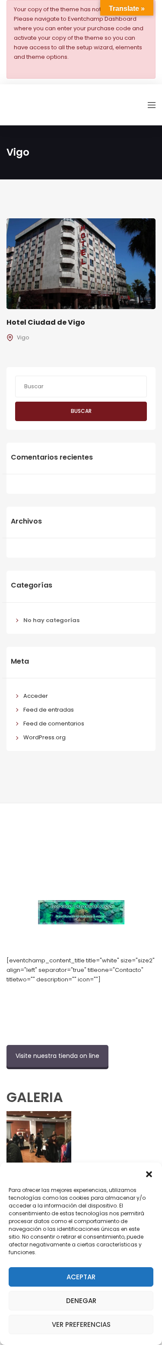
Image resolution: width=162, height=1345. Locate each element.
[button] (149, 1173)
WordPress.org (44, 737)
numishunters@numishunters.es (51, 999)
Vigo (23, 337)
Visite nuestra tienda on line (57, 1055)
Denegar (81, 1300)
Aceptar (81, 1276)
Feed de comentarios (53, 723)
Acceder (35, 696)
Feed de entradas (48, 710)
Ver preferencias (81, 1324)
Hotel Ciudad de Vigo (45, 322)
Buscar (81, 411)
